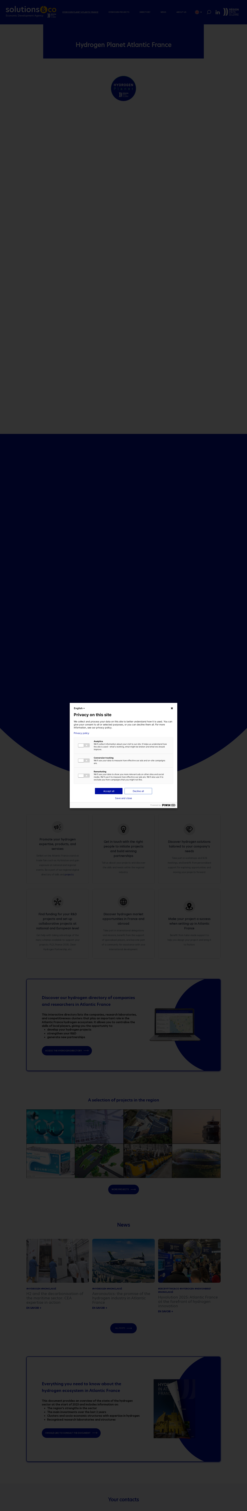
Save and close (123, 798)
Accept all (108, 791)
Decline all (138, 791)
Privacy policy (81, 733)
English (78, 708)
